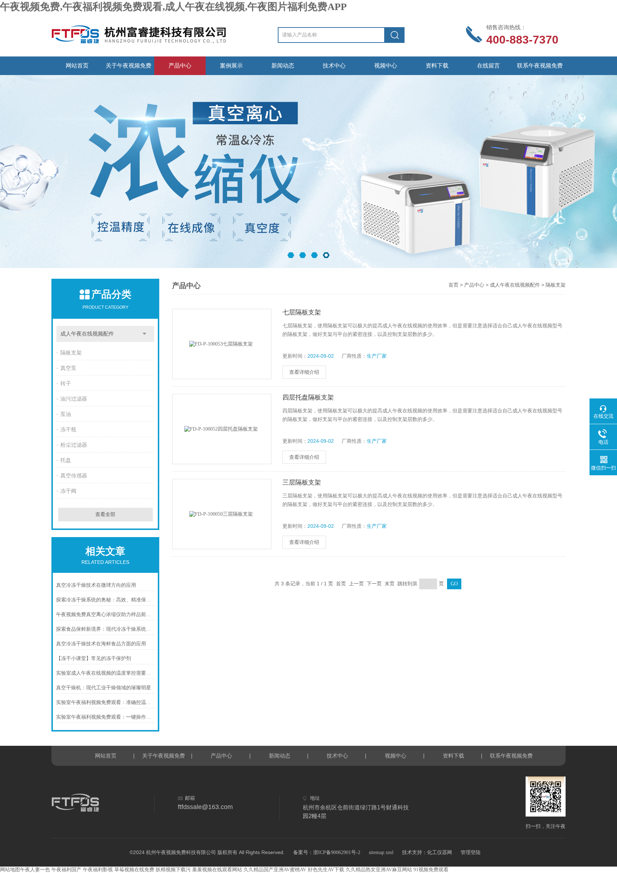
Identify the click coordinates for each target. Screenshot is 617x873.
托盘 (65, 460)
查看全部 (105, 514)
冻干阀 (68, 491)
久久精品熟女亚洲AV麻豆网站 (379, 869)
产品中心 (180, 66)
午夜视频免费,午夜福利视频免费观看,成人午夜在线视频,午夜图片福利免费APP (173, 6)
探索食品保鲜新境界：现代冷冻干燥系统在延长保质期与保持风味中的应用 (105, 629)
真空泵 (68, 368)
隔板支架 (71, 353)
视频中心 (385, 66)
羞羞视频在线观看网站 (217, 869)
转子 (65, 383)
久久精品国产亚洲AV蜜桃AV (275, 869)
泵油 (65, 414)
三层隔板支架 (301, 482)
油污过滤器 (73, 399)
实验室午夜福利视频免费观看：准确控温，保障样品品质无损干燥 (105, 702)
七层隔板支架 (301, 312)
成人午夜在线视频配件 (87, 334)
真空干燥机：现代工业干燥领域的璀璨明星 (103, 687)
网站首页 (77, 66)
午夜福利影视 (98, 869)
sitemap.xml (381, 852)
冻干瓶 (68, 429)
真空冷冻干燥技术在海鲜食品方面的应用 (101, 643)
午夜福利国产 (66, 869)
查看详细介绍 (304, 372)
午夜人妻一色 (35, 869)
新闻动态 (282, 66)
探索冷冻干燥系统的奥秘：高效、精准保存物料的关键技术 (105, 599)
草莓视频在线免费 (134, 869)
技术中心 (334, 66)
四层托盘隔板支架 (308, 397)
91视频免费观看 (430, 869)
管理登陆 (471, 852)
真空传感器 (73, 475)
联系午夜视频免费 (540, 66)
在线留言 (488, 66)
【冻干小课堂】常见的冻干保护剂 (93, 658)
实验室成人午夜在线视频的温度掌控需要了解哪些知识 (105, 673)
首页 (453, 285)
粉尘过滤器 (73, 445)
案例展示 (231, 66)
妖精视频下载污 (173, 869)
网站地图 (10, 869)
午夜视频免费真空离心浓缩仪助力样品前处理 (105, 614)
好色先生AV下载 (326, 869)
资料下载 (437, 66)
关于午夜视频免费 (128, 66)
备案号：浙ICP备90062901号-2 (326, 852)
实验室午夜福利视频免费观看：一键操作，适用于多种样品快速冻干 (105, 717)
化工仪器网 (439, 852)
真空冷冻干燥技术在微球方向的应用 (96, 585)
